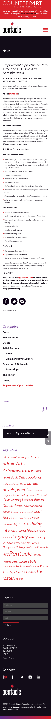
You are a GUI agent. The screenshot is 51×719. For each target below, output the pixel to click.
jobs (6, 537)
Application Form (25, 278)
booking (34, 477)
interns (9, 531)
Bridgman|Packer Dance (15, 484)
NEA (4, 543)
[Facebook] (6, 301)
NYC (6, 554)
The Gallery (28, 572)
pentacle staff (24, 562)
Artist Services (11, 348)
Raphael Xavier (24, 567)
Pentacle (13, 94)
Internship (23, 531)
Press (5, 332)
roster (36, 567)
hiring (37, 524)
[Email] (22, 301)
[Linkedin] (38, 677)
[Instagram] (30, 677)
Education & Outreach (15, 364)
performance (9, 567)
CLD (39, 495)
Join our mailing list (28, 14)
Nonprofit (9, 547)
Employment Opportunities (18, 385)
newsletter (13, 543)
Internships (12, 369)
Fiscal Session (25, 518)
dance (18, 506)
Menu (45, 30)
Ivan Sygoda (38, 531)
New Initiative (10, 337)
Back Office (19, 477)
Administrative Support (19, 358)
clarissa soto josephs (24, 495)
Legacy (7, 380)
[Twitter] (14, 301)
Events (6, 342)
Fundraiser (24, 524)
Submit (8, 625)
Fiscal (9, 353)
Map (5, 654)
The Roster (9, 374)
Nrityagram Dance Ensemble (32, 547)
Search (44, 409)
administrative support (16, 457)
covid (45, 495)
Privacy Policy (8, 658)
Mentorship (37, 537)
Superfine (14, 572)
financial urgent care (20, 512)
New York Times (30, 543)
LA (10, 538)
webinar (18, 579)
